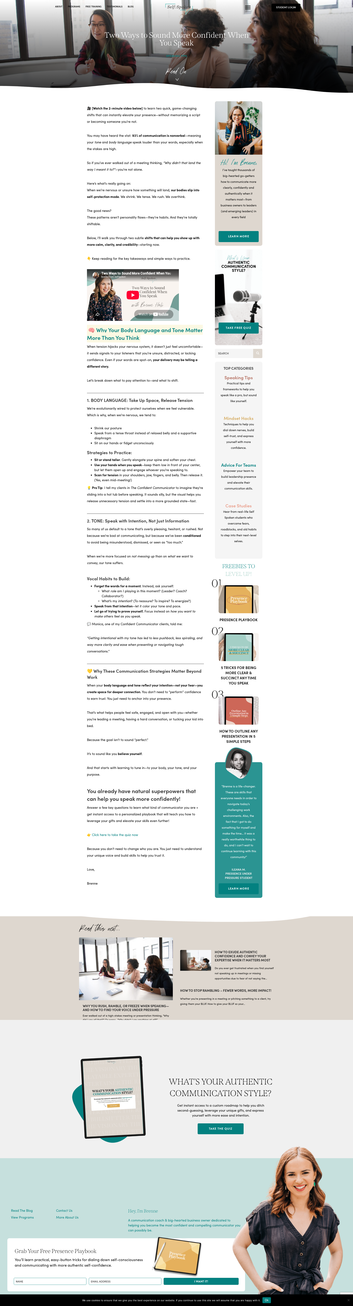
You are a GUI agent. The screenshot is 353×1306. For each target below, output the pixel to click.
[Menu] (248, 7)
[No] (348, 1300)
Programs (74, 6)
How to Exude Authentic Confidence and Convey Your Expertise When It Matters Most (242, 956)
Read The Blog (22, 1210)
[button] (201, 1281)
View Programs (22, 1217)
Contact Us (64, 1210)
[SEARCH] (257, 353)
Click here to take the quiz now (115, 834)
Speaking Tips (176, 56)
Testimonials (114, 6)
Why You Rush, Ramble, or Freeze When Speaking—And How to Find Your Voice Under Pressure (126, 1008)
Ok (267, 1300)
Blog (131, 6)
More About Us (67, 1217)
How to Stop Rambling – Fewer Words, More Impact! (225, 990)
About (59, 6)
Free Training (93, 6)
